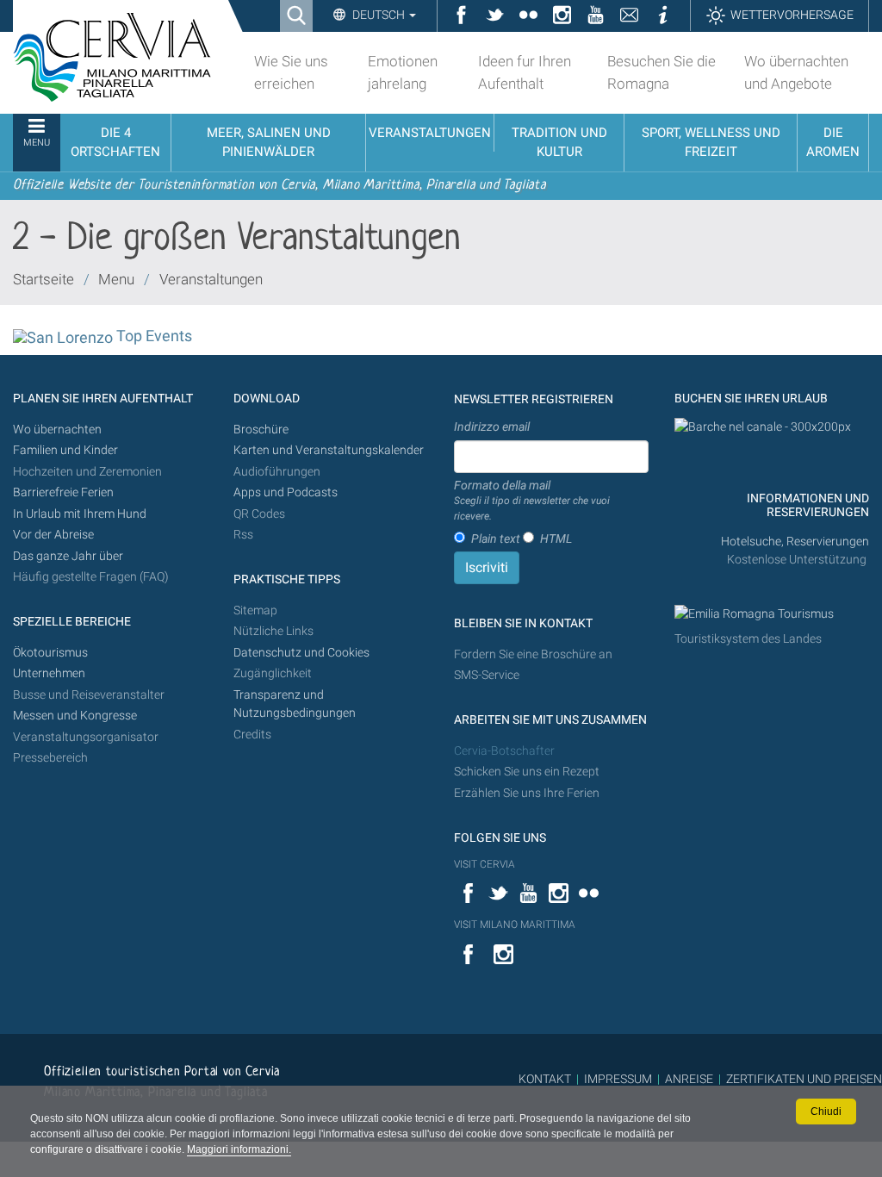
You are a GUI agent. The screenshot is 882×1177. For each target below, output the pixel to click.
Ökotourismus (50, 652)
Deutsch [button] (378, 15)
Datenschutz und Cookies (302, 652)
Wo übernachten (57, 429)
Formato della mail (532, 500)
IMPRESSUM (618, 1079)
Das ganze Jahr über (68, 556)
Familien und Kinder (65, 450)
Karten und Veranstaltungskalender (328, 450)
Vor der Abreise (53, 534)
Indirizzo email (492, 426)
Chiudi (826, 1111)
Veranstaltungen (211, 279)
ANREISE (689, 1079)
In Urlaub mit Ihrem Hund (79, 514)
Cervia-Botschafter (504, 751)
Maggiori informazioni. (239, 1149)
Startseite (43, 279)
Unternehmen (49, 673)
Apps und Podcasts (285, 492)
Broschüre (261, 429)
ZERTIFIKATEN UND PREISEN (804, 1079)
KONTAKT (545, 1079)
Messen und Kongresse (75, 715)
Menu (116, 279)
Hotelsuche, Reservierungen (795, 541)
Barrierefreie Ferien (64, 492)
